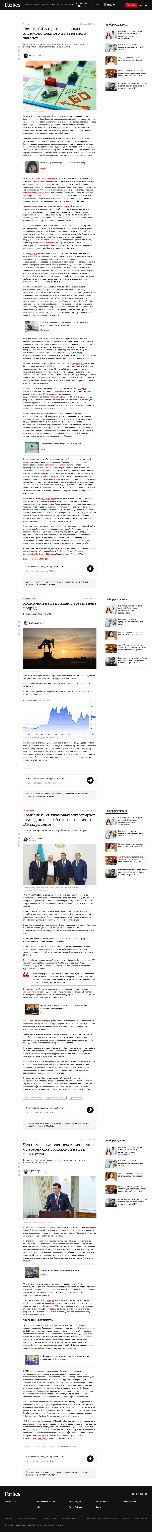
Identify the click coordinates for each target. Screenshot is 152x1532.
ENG (97, 5)
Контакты (8, 1518)
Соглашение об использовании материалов (100, 1518)
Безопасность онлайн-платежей (135, 1518)
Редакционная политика (27, 1518)
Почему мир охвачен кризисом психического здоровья (64, 163)
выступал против (51, 178)
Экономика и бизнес (46, 1501)
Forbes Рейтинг (75, 1507)
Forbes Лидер (75, 1501)
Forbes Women (57, 5)
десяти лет (45, 377)
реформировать (48, 498)
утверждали (64, 206)
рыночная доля (78, 363)
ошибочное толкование (53, 273)
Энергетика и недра (30, 598)
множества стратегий (52, 476)
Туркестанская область (55, 1098)
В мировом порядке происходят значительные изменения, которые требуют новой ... (46, 330)
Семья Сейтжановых (33, 1098)
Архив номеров (129, 1501)
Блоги (98, 1507)
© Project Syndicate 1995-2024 (36, 559)
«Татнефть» (39, 1447)
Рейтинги (28, 5)
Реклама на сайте (49, 1518)
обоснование (80, 119)
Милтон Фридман (35, 178)
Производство (28, 810)
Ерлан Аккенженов (68, 1447)
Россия (52, 1447)
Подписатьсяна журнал (131, 4)
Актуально (9, 1501)
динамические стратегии (57, 242)
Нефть (27, 768)
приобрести (39, 369)
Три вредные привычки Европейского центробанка (62, 443)
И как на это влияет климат (46, 169)
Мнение (26, 24)
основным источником (56, 465)
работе (33, 253)
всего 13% (47, 366)
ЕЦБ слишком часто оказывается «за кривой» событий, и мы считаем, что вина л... (46, 449)
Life (38, 1507)
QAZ (91, 5)
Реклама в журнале (69, 1518)
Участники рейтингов (42, 5)
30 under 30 (69, 5)
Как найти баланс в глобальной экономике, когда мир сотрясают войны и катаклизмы (64, 324)
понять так (49, 1300)
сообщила (69, 903)
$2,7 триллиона (49, 394)
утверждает (41, 1438)
